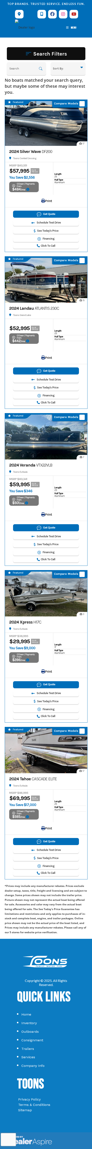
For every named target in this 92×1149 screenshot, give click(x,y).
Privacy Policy (29, 1099)
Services (28, 1057)
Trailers (27, 1049)
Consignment (32, 1040)
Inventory (29, 1023)
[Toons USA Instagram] (63, 14)
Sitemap (25, 1110)
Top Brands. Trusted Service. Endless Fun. (46, 4)
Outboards (30, 1032)
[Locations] (19, 14)
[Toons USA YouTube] (74, 14)
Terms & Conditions (34, 1105)
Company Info (33, 1066)
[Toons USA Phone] (41, 14)
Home (26, 1014)
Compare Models (66, 103)
